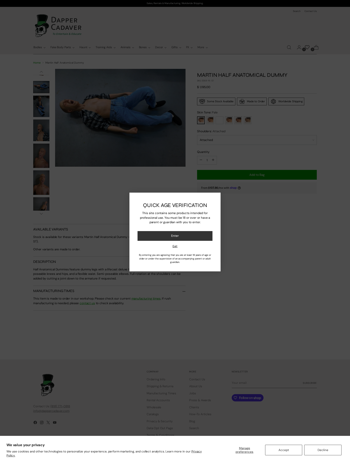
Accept (284, 450)
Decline (323, 450)
